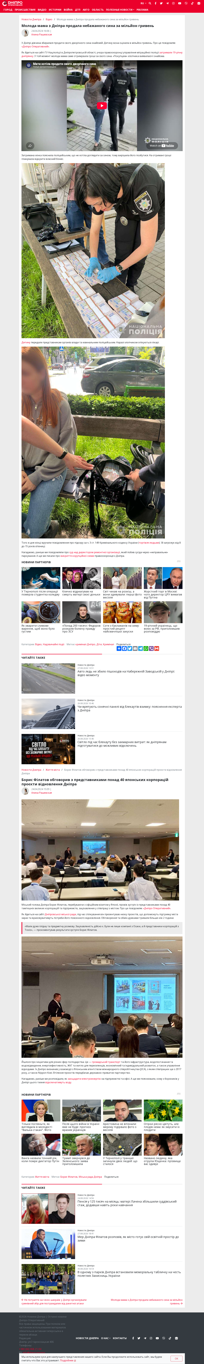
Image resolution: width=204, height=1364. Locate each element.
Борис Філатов (69, 1176)
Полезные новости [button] (119, 9)
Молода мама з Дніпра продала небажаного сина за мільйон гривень (146, 1301)
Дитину (26, 342)
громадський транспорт (106, 1062)
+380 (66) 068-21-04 (30, 1349)
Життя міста (53, 769)
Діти (99, 644)
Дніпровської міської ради (60, 914)
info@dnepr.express (34, 1352)
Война (68, 9)
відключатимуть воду (58, 1082)
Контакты (120, 1338)
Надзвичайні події (53, 644)
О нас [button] (105, 1338)
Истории (55, 9)
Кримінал (108, 644)
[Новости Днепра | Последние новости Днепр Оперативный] (12, 3)
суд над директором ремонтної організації (94, 552)
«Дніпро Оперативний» (35, 46)
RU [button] (143, 3)
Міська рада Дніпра (90, 1176)
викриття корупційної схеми (77, 556)
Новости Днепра (32, 19)
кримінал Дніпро (85, 644)
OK (176, 1358)
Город (8, 9)
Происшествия (25, 9)
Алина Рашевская (41, 34)
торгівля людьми (149, 542)
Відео (49, 19)
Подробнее (66, 1360)
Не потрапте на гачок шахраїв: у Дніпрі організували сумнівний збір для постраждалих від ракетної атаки (54, 1301)
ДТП (77, 9)
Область (98, 9)
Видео (42, 9)
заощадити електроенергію (84, 1078)
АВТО (86, 9)
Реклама (142, 9)
